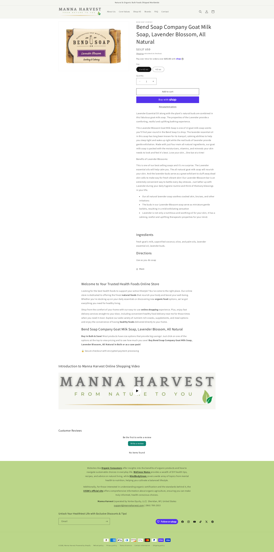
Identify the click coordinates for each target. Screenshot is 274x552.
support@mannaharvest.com (129, 505)
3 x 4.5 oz (143, 69)
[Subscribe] (106, 521)
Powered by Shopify (83, 545)
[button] (200, 12)
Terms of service (126, 545)
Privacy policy (111, 545)
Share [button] (141, 269)
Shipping (140, 53)
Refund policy (98, 545)
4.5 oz (158, 69)
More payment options (168, 106)
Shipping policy (159, 545)
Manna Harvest (70, 545)
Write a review (137, 443)
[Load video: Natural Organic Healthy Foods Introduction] (137, 391)
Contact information (142, 545)
